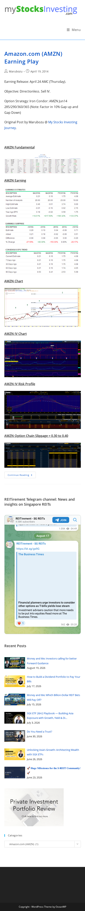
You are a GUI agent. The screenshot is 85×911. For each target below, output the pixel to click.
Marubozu (16, 71)
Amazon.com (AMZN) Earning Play (33, 57)
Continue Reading (22, 475)
